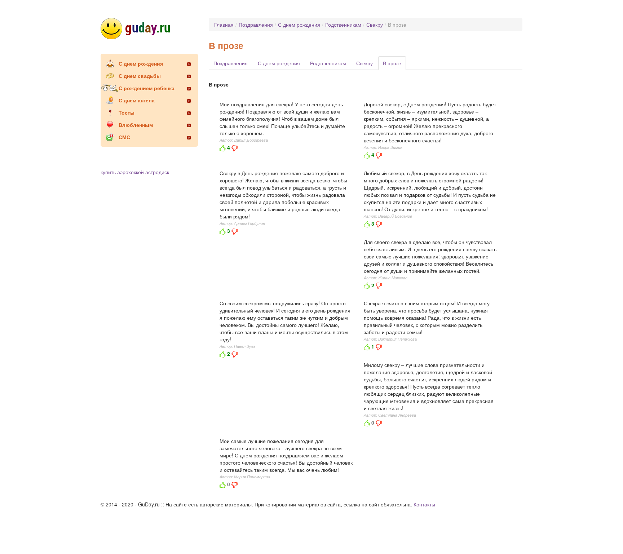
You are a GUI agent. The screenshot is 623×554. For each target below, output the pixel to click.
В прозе (392, 63)
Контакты (424, 504)
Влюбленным (136, 124)
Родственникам (343, 24)
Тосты (126, 112)
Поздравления (256, 24)
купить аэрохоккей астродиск (135, 172)
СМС (124, 137)
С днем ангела (137, 100)
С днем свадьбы (140, 75)
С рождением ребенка (146, 88)
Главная (224, 24)
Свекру (374, 24)
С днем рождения (141, 63)
